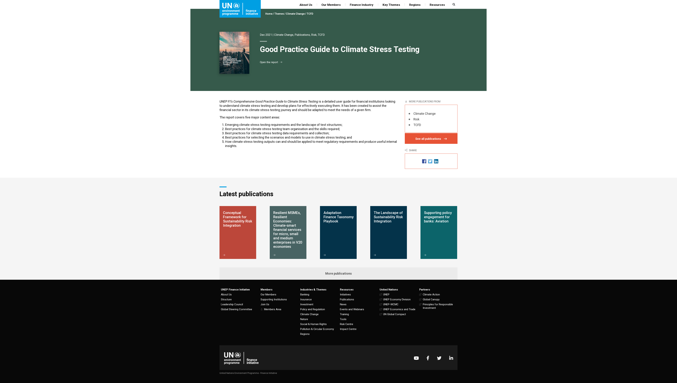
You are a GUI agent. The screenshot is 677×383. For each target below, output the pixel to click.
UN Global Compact (394, 314)
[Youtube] (416, 358)
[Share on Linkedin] (436, 161)
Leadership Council (232, 304)
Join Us (265, 304)
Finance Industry (361, 5)
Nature (304, 319)
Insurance (306, 299)
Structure (226, 299)
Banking (304, 294)
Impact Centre (348, 329)
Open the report (269, 62)
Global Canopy (431, 299)
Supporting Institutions (274, 299)
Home (268, 13)
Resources (437, 5)
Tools (343, 319)
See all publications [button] (428, 138)
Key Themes (391, 5)
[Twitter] (439, 358)
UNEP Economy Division (397, 299)
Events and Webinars (352, 309)
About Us (306, 5)
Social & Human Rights (313, 324)
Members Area (272, 309)
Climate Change (295, 13)
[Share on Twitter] (430, 161)
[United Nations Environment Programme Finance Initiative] (241, 358)
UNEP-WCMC (390, 304)
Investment (306, 304)
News (343, 304)
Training (344, 314)
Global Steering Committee (236, 309)
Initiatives (345, 294)
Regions (414, 5)
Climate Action (431, 294)
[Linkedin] (451, 358)
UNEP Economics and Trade (399, 309)
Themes (279, 13)
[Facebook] (427, 358)
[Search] (453, 4)
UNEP (386, 294)
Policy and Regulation (312, 309)
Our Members (331, 5)
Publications (302, 34)
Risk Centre (346, 324)
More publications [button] (338, 273)
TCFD (310, 13)
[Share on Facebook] (424, 161)
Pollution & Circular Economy (317, 329)
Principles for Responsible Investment (438, 306)
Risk (314, 34)
